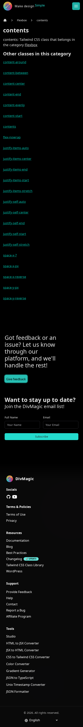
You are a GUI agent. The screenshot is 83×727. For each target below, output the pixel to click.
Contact (12, 604)
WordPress (14, 571)
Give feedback (16, 379)
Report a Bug (15, 610)
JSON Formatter (17, 691)
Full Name (11, 417)
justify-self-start (14, 234)
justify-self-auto (14, 202)
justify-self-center (16, 212)
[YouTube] (14, 496)
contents (42, 20)
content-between (15, 73)
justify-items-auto (16, 148)
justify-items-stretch (17, 191)
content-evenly (14, 105)
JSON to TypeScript (20, 678)
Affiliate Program (18, 616)
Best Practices (16, 553)
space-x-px (11, 266)
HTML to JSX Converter (22, 643)
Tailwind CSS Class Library (25, 565)
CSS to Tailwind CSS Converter (28, 657)
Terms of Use (15, 514)
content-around (14, 62)
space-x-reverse (14, 277)
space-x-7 (10, 255)
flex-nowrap (12, 137)
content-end (12, 94)
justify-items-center (17, 159)
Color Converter (18, 664)
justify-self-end (14, 223)
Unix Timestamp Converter (25, 685)
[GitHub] (8, 497)
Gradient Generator (20, 671)
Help (9, 598)
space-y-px (11, 287)
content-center (14, 83)
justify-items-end (15, 169)
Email (46, 417)
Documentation (17, 540)
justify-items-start (16, 180)
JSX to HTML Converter (22, 650)
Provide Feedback (19, 592)
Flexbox (22, 20)
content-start (12, 116)
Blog (9, 547)
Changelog (14, 559)
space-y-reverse (14, 298)
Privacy (11, 520)
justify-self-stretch (16, 244)
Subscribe (41, 436)
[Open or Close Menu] (76, 6)
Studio (11, 636)
